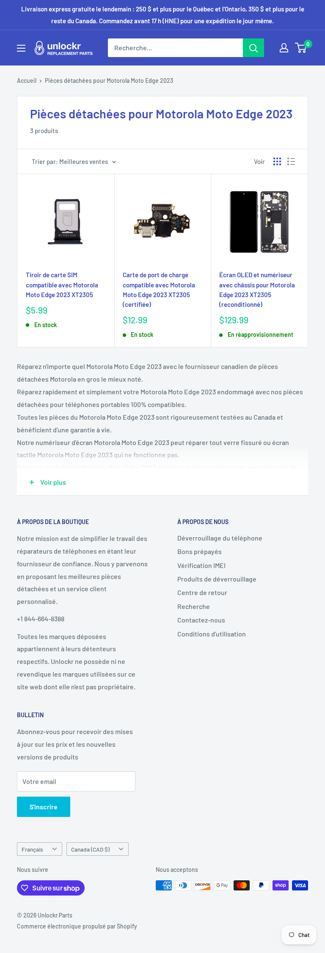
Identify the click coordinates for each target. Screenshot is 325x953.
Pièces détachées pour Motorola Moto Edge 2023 (109, 80)
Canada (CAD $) (90, 849)
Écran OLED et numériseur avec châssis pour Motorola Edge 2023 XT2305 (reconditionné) (257, 289)
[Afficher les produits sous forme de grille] (277, 161)
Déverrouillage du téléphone (219, 538)
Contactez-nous (201, 620)
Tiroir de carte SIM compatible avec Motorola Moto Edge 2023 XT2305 (62, 284)
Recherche (193, 606)
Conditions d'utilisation (211, 634)
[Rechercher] (253, 47)
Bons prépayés (199, 551)
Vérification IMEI (201, 565)
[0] (301, 48)
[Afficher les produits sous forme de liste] (291, 161)
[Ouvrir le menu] (21, 48)
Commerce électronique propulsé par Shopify (77, 926)
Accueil (26, 80)
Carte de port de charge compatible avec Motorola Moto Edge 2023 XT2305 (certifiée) (159, 289)
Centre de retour (202, 592)
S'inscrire (44, 807)
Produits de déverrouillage (216, 579)
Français (32, 849)
